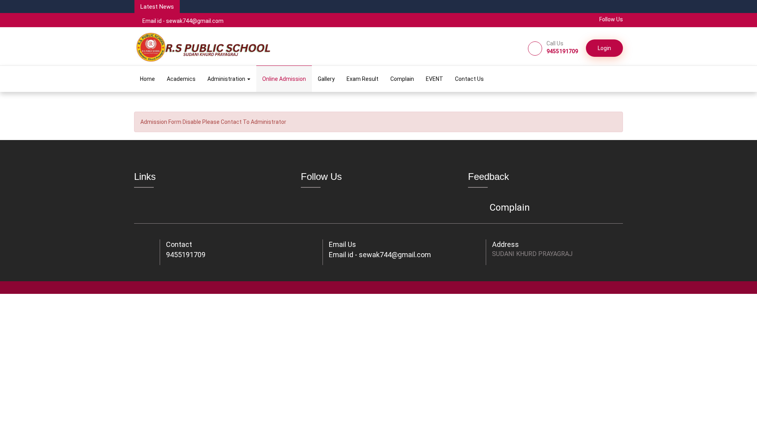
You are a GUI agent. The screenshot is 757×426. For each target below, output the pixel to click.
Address (505, 244)
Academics (181, 79)
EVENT (434, 79)
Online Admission (284, 79)
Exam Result (362, 79)
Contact (179, 244)
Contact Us (469, 79)
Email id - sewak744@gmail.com (183, 21)
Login (604, 48)
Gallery (326, 79)
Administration (226, 79)
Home (147, 79)
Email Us (342, 244)
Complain (402, 79)
